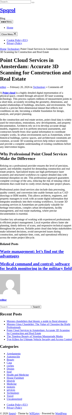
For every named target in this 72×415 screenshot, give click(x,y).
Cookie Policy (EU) (17, 40)
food (9, 371)
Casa (9, 362)
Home (10, 27)
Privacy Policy (14, 43)
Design (10, 368)
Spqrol (7, 10)
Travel (10, 396)
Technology (13, 49)
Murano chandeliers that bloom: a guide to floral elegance (37, 321)
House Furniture (15, 377)
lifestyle (11, 380)
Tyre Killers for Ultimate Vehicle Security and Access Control (39, 339)
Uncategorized (14, 399)
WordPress (61, 413)
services (11, 389)
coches (10, 365)
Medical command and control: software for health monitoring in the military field (36, 266)
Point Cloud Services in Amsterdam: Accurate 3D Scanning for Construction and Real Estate (38, 332)
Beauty (10, 359)
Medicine (12, 383)
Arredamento (14, 353)
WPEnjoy (34, 413)
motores (11, 386)
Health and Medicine (18, 374)
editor (3, 87)
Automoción (13, 356)
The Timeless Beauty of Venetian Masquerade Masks (35, 336)
